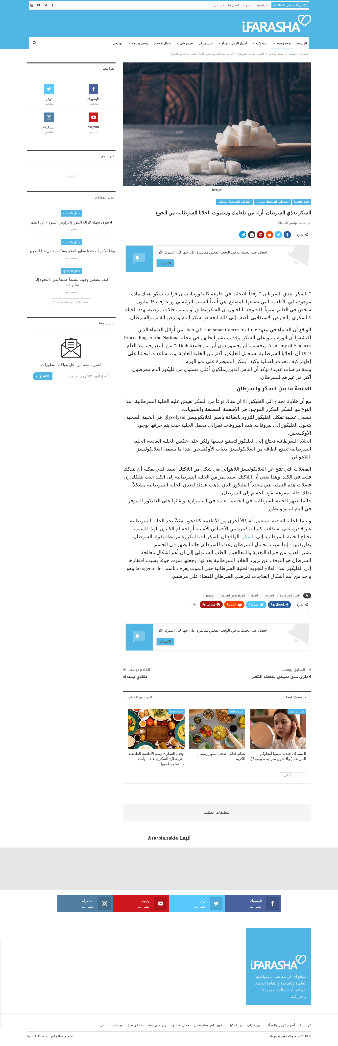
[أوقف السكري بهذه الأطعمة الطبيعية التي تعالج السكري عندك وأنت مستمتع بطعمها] (156, 729)
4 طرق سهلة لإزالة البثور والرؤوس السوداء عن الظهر (71, 222)
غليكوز (210, 595)
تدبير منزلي (205, 43)
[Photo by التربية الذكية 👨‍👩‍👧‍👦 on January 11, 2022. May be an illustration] (317, 869)
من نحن (219, 5)
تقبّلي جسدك (135, 676)
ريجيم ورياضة (140, 43)
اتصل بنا (233, 5)
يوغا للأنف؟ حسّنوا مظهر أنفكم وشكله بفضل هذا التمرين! (71, 251)
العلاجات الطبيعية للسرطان (271, 201)
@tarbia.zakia (162, 838)
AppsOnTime (36, 1036)
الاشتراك (165, 263)
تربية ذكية (261, 43)
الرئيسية (262, 5)
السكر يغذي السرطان (232, 595)
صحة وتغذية (284, 43)
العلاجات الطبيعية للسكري (234, 201)
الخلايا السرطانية (290, 595)
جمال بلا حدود (162, 43)
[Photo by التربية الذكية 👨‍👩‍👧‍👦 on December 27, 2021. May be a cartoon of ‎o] (63, 869)
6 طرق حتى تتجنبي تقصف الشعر (281, 676)
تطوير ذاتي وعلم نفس (209, 1025)
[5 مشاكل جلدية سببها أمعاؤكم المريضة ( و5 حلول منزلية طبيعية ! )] (278, 729)
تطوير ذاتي (186, 43)
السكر (248, 536)
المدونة (248, 5)
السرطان (269, 595)
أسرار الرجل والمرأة (234, 43)
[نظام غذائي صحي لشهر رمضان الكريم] (217, 729)
